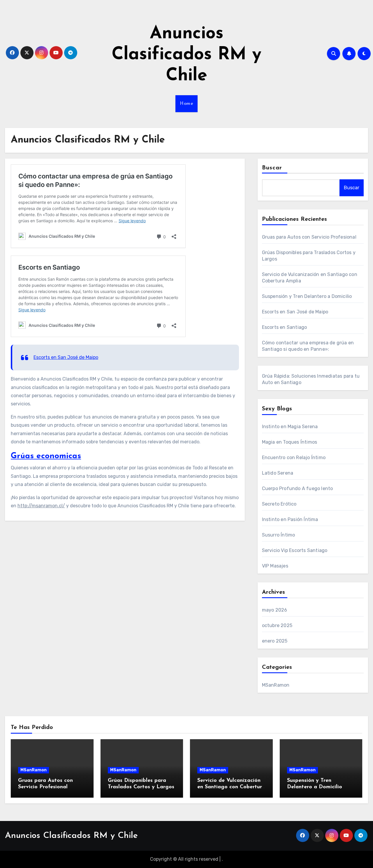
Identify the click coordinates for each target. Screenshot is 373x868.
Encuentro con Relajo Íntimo (294, 457)
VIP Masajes (275, 566)
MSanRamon (276, 685)
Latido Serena (277, 473)
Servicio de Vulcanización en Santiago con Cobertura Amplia (231, 787)
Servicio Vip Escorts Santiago (295, 550)
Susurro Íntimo (278, 535)
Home (186, 103)
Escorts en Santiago (284, 327)
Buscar (272, 168)
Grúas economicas (46, 456)
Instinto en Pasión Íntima (290, 519)
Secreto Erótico (279, 504)
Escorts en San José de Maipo (66, 357)
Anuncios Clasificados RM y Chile (186, 55)
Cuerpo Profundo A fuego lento (297, 488)
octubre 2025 (277, 625)
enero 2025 (275, 641)
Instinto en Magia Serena (290, 426)
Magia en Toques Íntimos (289, 442)
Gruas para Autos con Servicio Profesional (309, 237)
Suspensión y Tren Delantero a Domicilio (307, 296)
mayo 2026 (274, 610)
